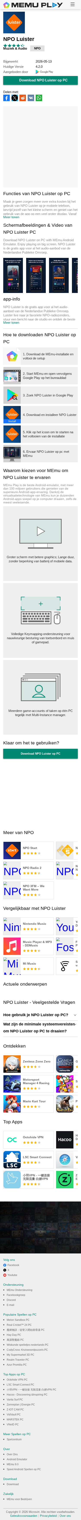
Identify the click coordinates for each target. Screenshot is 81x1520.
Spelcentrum (14, 1439)
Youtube (12, 1275)
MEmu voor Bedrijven (19, 1499)
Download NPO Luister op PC (43, 80)
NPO (37, 48)
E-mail (10, 1305)
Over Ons (12, 1454)
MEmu (33, 5)
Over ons (65, 1515)
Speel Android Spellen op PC (24, 1469)
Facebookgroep (16, 1295)
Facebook (13, 1265)
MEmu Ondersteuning (19, 1290)
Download (13, 1484)
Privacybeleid (48, 1515)
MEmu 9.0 (13, 1464)
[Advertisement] (40, 147)
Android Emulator (17, 1459)
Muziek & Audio (15, 48)
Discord (11, 1300)
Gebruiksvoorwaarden (23, 1515)
